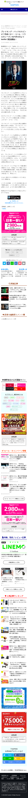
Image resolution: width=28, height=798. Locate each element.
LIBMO (8, 406)
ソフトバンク (9, 388)
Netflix (4, 208)
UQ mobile (11, 400)
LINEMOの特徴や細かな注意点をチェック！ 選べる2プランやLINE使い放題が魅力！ (13, 555)
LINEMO (12, 397)
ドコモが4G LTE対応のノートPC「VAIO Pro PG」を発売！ (17, 656)
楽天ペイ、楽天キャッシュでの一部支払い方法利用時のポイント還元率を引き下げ (17, 673)
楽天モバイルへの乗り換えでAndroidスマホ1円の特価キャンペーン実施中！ (13, 238)
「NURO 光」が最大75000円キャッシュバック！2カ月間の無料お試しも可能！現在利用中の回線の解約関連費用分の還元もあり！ (14, 739)
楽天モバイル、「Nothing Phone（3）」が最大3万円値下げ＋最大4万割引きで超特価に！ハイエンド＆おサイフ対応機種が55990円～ (18, 467)
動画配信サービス (9, 25)
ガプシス (14, 9)
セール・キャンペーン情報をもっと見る (14, 498)
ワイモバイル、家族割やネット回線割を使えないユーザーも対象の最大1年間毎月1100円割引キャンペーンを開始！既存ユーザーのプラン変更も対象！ (14, 442)
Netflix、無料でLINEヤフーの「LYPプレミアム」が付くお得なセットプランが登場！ (17, 289)
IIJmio (17, 400)
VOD (12, 252)
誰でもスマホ (14, 409)
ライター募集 (10, 778)
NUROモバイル (7, 403)
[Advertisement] (14, 20)
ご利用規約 (14, 775)
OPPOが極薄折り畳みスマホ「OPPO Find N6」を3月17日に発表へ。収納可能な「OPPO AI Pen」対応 (18, 639)
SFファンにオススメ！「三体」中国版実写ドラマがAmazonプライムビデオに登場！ (18, 306)
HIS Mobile (16, 403)
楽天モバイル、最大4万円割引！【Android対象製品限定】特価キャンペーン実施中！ (13, 242)
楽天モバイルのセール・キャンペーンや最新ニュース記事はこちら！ (13, 529)
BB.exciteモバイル (16, 406)
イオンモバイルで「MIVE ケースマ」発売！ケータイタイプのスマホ (17, 602)
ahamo (6, 397)
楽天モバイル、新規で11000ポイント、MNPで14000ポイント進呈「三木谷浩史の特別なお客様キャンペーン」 (17, 648)
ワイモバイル (20, 397)
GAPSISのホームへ (21, 770)
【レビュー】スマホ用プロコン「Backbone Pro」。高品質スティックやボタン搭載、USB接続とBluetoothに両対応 (17, 665)
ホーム (2, 25)
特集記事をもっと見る (14, 562)
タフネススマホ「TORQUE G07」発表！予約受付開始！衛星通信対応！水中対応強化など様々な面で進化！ (17, 630)
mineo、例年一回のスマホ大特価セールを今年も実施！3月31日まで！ (17, 681)
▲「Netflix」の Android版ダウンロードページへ (14, 202)
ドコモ (9, 385)
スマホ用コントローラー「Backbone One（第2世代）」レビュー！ (7, 580)
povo (5, 400)
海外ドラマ (19, 252)
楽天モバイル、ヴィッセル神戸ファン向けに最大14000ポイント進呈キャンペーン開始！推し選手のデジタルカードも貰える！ (17, 488)
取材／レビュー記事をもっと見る (14, 589)
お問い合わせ (20, 778)
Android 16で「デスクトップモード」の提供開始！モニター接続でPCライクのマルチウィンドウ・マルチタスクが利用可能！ (18, 610)
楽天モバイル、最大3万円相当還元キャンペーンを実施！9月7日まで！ (18, 477)
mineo (22, 400)
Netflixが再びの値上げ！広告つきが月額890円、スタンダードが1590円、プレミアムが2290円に (18, 298)
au (21, 388)
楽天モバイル (21, 385)
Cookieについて (14, 777)
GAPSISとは (4, 775)
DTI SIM (23, 403)
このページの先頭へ (8, 770)
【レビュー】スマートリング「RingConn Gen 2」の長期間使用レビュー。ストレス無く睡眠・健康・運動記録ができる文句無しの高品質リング (17, 620)
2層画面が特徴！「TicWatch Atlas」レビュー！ (21, 579)
